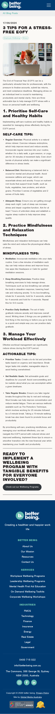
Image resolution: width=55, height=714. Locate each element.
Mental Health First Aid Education (27, 586)
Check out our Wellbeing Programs (22, 487)
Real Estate (27, 636)
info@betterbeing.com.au (27, 665)
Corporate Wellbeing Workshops (27, 596)
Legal (27, 642)
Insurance (27, 626)
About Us (27, 546)
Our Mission (27, 551)
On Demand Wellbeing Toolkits (27, 591)
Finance (27, 621)
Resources (27, 556)
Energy (27, 631)
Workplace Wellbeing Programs (27, 575)
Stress (25, 38)
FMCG (27, 610)
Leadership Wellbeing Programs (27, 581)
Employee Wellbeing (12, 38)
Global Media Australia (31, 697)
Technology (27, 616)
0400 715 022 (27, 659)
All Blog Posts (10, 13)
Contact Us (27, 561)
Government (27, 647)
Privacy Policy (42, 693)
